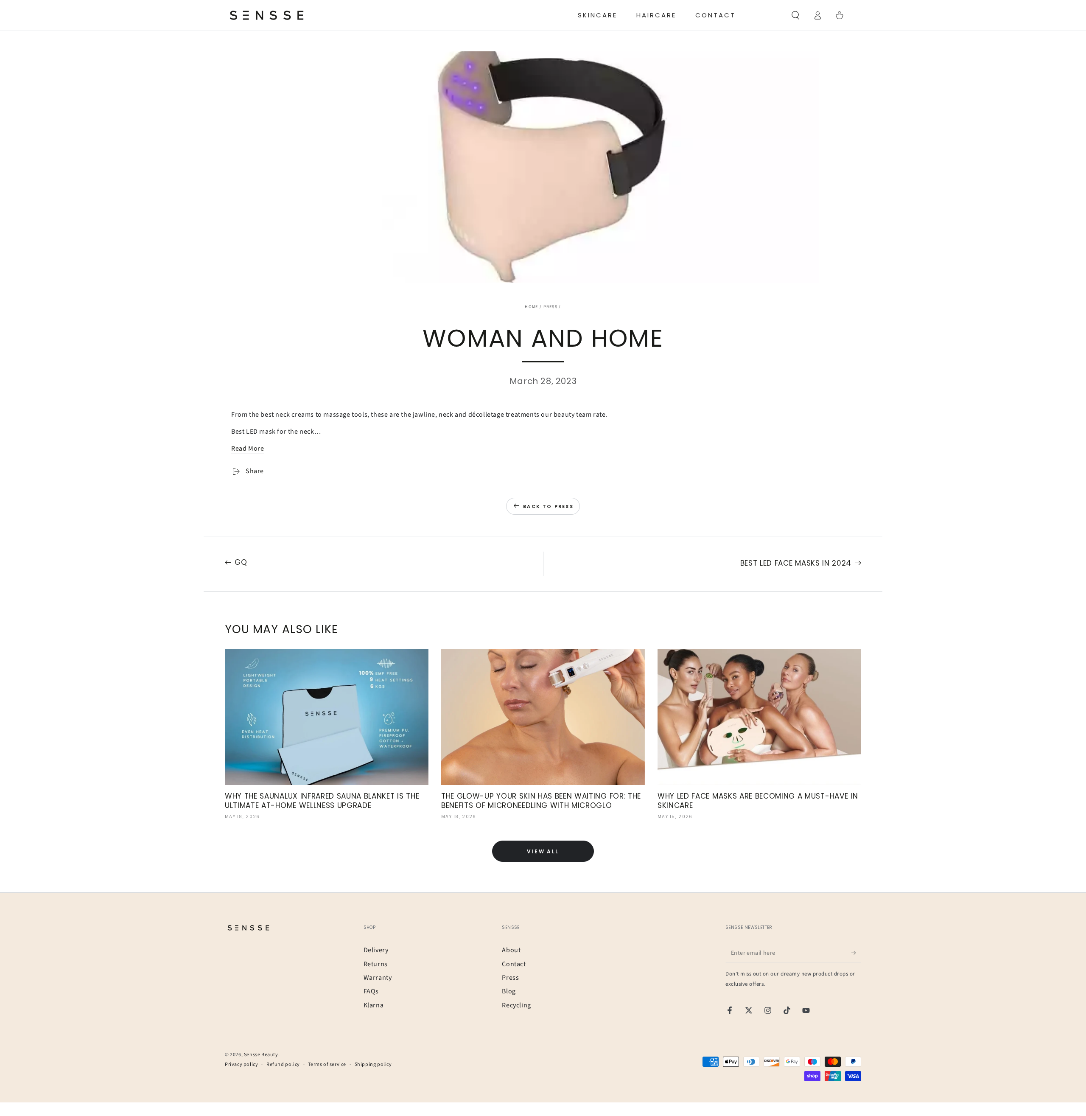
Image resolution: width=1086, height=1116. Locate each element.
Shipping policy (373, 1064)
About (511, 950)
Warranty (378, 977)
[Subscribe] (856, 952)
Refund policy (283, 1064)
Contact (514, 964)
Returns (376, 964)
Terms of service (327, 1064)
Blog (508, 991)
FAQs (371, 991)
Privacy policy (241, 1064)
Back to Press (548, 506)
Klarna (374, 1005)
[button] (795, 15)
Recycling (516, 1005)
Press (550, 307)
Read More (247, 448)
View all (543, 851)
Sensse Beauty (261, 1054)
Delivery (376, 950)
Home (531, 307)
